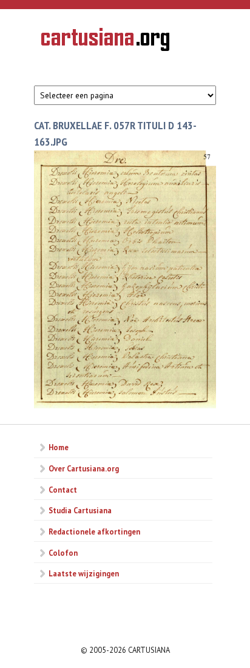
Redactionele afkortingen (94, 531)
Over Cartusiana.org (84, 468)
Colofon (63, 553)
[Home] (105, 41)
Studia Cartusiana (80, 510)
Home (59, 447)
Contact (63, 489)
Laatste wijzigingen (84, 573)
